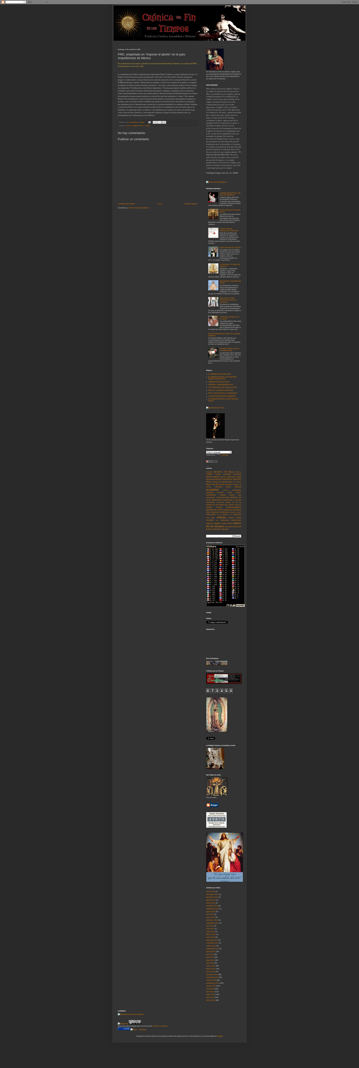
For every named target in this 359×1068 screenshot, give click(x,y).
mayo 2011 (210, 960)
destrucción (216, 500)
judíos (220, 510)
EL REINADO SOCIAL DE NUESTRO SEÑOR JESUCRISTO (222, 378)
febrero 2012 (211, 934)
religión (217, 523)
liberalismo (237, 510)
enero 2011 (210, 972)
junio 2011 (210, 957)
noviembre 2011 (212, 943)
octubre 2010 (211, 980)
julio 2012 (210, 926)
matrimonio (224, 512)
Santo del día (212, 484)
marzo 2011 (210, 966)
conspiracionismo (223, 497)
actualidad (134, 125)
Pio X (235, 482)
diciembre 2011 (212, 940)
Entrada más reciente (126, 204)
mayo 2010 (210, 994)
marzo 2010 (210, 1000)
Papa (230, 482)
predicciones (236, 520)
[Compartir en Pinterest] (164, 122)
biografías (220, 492)
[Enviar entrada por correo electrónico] (149, 122)
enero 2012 (210, 937)
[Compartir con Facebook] (162, 122)
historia (219, 507)
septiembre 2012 (212, 923)
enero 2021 (210, 891)
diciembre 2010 (212, 975)
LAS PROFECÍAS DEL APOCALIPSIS (222, 387)
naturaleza (237, 514)
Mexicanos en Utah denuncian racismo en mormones (228, 300)
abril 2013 (210, 914)
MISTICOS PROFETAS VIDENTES (228, 479)
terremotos (229, 527)
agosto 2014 (211, 900)
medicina (232, 512)
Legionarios (230, 477)
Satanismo (228, 484)
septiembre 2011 (212, 949)
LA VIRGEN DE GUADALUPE (219, 374)
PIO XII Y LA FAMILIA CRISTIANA (220, 390)
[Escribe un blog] (156, 122)
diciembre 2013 (212, 906)
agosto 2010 (211, 986)
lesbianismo (227, 510)
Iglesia (216, 477)
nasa (230, 514)
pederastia (225, 520)
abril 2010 (210, 997)
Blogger (220, 1036)
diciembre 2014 (212, 897)
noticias (147, 125)
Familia (218, 474)
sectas (223, 523)
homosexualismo (233, 507)
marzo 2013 (210, 917)
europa (228, 502)
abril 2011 (210, 963)
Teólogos (218, 487)
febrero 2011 (211, 969)
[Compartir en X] (159, 122)
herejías (209, 507)
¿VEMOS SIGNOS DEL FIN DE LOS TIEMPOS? (230, 194)
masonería (215, 512)
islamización (211, 510)
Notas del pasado (220, 482)
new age (210, 518)
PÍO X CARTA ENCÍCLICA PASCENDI (222, 393)
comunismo (210, 497)
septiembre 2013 (212, 909)
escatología (237, 500)
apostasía (210, 492)
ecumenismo (228, 500)
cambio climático (234, 492)
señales (230, 523)
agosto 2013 (211, 912)
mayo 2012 (210, 932)
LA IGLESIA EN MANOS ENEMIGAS (222, 396)
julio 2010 (210, 989)
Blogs (231, 472)
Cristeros (238, 472)
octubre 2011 (211, 946)
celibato (223, 495)
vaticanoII (224, 529)
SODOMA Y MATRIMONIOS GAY (220, 385)
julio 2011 (210, 954)
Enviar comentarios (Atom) (139, 208)
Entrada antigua (191, 204)
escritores (210, 502)
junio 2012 (210, 929)
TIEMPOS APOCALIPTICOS (218, 382)
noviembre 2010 (212, 977)
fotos (226, 505)
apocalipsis (237, 490)
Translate (224, 455)
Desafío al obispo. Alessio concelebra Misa (229, 350)
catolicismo (211, 495)
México (141, 125)
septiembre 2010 (212, 983)
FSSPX (209, 474)
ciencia (231, 495)
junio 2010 (210, 992)
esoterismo (220, 502)
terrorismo (237, 527)
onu (217, 520)
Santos (222, 484)
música (225, 514)
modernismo (211, 514)
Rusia (239, 482)
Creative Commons (160, 1026)
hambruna (237, 505)
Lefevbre (223, 477)
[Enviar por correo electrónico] (154, 122)
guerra (231, 505)
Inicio (160, 204)
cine (239, 495)
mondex (219, 514)
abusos (238, 487)
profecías (209, 523)
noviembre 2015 (212, 894)
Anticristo (209, 472)
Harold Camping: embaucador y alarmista (229, 230)
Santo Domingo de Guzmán (230, 248)
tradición (209, 529)
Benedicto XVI (220, 472)
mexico (238, 512)
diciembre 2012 (212, 920)
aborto (128, 125)
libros (208, 512)
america (225, 490)
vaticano (217, 529)
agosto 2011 (211, 952)
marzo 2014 (210, 903)
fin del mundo (218, 505)
